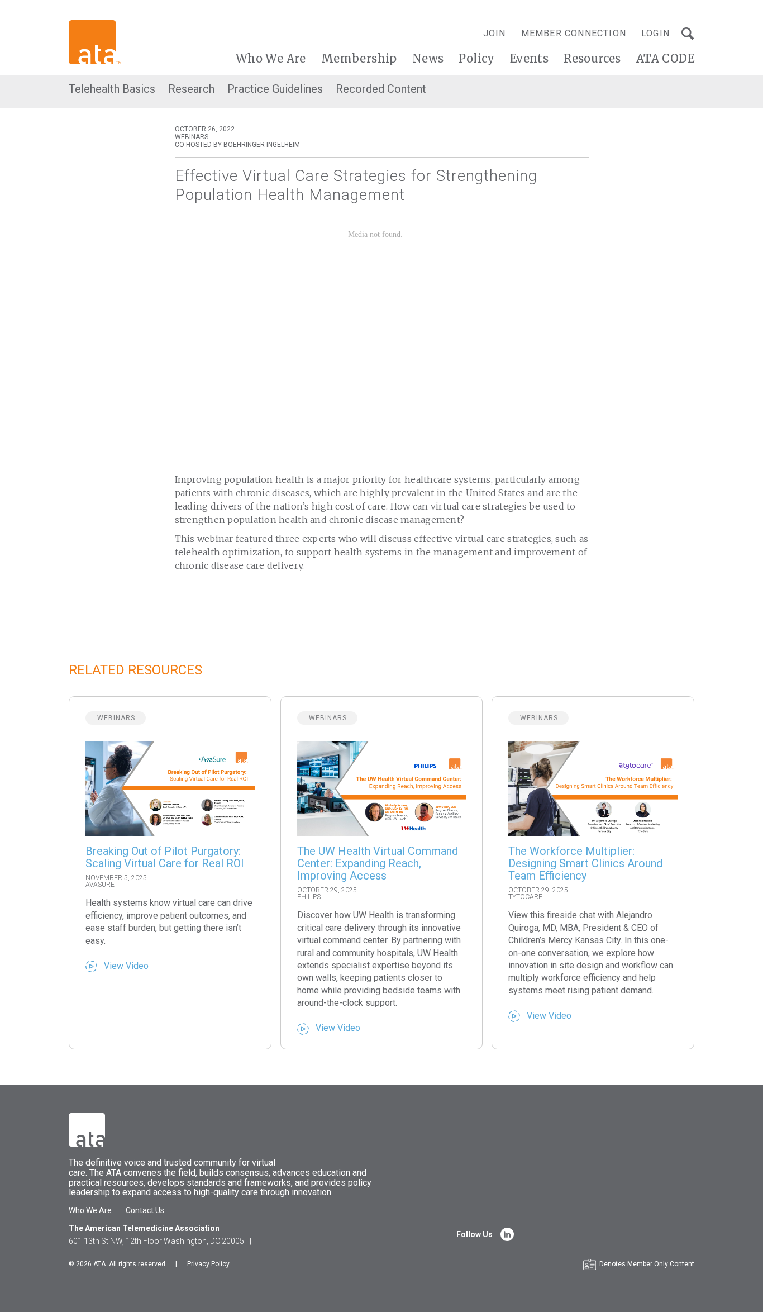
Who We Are (271, 58)
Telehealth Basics (112, 89)
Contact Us (145, 1210)
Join (494, 33)
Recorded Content (381, 89)
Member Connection (573, 33)
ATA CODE (665, 58)
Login (655, 33)
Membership (359, 58)
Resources (592, 58)
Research (191, 89)
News (428, 58)
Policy (476, 58)
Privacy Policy (208, 1264)
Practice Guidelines (275, 89)
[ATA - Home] (95, 41)
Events (529, 58)
